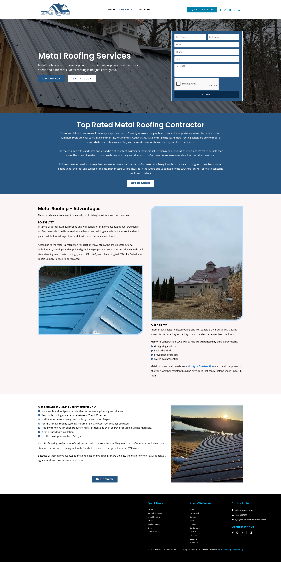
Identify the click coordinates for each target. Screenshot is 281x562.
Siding (150, 520)
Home (111, 9)
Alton (192, 509)
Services (124, 9)
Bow (192, 520)
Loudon (193, 539)
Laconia (193, 535)
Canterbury (195, 528)
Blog (150, 528)
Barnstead (194, 513)
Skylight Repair (154, 524)
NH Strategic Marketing (231, 549)
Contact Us (143, 9)
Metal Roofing (154, 517)
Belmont (193, 517)
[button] (125, 9)
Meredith (194, 542)
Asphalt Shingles (155, 513)
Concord (193, 524)
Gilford (193, 531)
